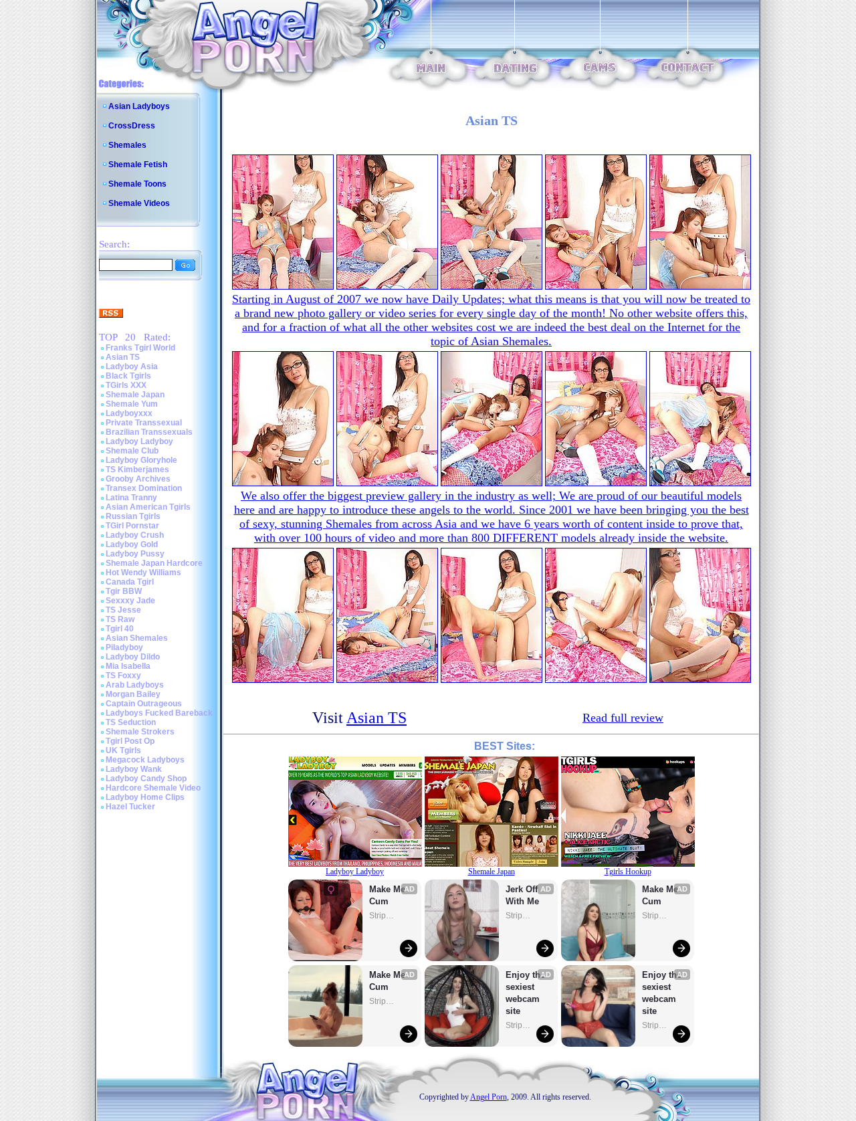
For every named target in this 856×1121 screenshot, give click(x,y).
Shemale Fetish (137, 164)
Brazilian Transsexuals (149, 432)
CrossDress (131, 125)
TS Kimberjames (137, 469)
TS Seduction (131, 722)
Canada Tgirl (130, 582)
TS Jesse (123, 610)
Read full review (622, 717)
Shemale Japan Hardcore (154, 563)
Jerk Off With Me (523, 895)
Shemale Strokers (140, 731)
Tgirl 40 (120, 628)
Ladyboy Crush (135, 535)
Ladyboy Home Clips (145, 797)
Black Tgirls (128, 376)
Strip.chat (382, 915)
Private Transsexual (144, 422)
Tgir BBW (124, 591)
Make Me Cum (388, 895)
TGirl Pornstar (132, 525)
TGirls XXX (126, 385)
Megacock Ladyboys (145, 760)
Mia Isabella (128, 666)
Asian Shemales (137, 638)
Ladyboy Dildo (133, 656)
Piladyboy (124, 647)
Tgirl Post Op (130, 741)
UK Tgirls (123, 750)
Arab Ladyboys (135, 685)
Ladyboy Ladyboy (139, 441)
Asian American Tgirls (148, 507)
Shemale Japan (135, 394)
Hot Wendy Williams (143, 572)
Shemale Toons (137, 184)
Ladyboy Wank (134, 769)
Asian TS (123, 357)
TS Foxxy (123, 675)
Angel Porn (488, 1097)
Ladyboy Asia (132, 366)
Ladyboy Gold (132, 544)
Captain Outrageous (144, 703)
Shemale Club (132, 450)
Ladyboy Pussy (135, 553)
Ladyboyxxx (129, 413)
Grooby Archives (138, 479)
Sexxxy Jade (130, 600)
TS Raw (120, 619)
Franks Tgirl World (140, 347)
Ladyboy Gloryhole (141, 460)
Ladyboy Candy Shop (146, 778)
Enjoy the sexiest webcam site (526, 993)
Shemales (127, 145)
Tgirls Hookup (628, 871)
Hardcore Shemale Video (153, 788)
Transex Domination (144, 488)
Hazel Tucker (130, 806)
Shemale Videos (139, 203)
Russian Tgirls (133, 516)
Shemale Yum (132, 404)
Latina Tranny (131, 497)
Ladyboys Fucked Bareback (159, 713)
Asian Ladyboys (139, 106)
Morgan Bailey (133, 694)
